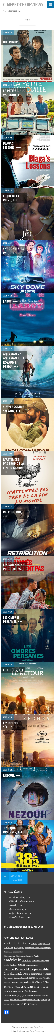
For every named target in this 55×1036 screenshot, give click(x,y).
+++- (27, 943)
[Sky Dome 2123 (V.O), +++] (27, 266)
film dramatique (15, 973)
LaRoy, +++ (10, 301)
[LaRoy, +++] (27, 319)
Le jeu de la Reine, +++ (11, 198)
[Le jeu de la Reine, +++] (27, 214)
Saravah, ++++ (15, 905)
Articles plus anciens (17, 878)
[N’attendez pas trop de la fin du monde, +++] (27, 477)
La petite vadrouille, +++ (11, 94)
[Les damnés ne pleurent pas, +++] (27, 582)
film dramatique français (38, 973)
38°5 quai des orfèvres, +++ (12, 830)
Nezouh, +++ (11, 775)
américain (12, 959)
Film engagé (8, 978)
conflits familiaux (10, 965)
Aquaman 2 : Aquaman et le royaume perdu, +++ (14, 360)
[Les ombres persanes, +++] (27, 635)
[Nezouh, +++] (27, 793)
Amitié (36, 956)
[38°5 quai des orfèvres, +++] (27, 846)
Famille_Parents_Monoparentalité (26, 969)
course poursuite (32, 965)
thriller (26, 1003)
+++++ (20, 943)
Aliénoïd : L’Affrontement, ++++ (23, 901)
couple (21, 964)
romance (7, 1004)
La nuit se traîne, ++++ (19, 897)
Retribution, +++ (12, 514)
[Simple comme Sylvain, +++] (27, 424)
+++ (6, 943)
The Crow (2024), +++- (19, 909)
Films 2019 (40, 982)
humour (12, 991)
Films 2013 (15, 982)
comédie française (40, 960)
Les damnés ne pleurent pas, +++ (13, 568)
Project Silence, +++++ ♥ (20, 913)
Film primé (39, 978)
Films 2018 (31, 982)
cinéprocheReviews (23, 4)
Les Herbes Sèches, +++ (11, 724)
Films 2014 (23, 982)
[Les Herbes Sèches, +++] (27, 740)
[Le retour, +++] (27, 688)
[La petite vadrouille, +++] (27, 108)
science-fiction (16, 1004)
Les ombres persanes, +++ (12, 619)
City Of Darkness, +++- (19, 917)
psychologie (44, 999)
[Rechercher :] (19, 11)
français (27, 986)
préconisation (32, 999)
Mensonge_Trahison (41, 995)
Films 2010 (46, 978)
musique (6, 1000)
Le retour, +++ (13, 670)
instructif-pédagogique (27, 991)
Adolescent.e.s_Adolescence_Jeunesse (18, 956)
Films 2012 (7, 982)
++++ (12, 943)
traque (33, 1004)
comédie (26, 960)
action (34, 943)
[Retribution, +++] (27, 530)
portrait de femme (18, 999)
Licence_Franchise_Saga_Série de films (18, 995)
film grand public (20, 978)
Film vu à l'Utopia (14, 987)
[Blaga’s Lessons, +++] (27, 161)
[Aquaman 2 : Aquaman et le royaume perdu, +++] (27, 372)
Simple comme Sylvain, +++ (13, 408)
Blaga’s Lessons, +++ (12, 145)
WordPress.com (37, 1031)
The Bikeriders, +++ (14, 40)
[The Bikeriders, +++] (27, 56)
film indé (31, 977)
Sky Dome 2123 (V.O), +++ (13, 250)
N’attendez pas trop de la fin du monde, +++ (13, 465)
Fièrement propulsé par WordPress (27, 1027)
